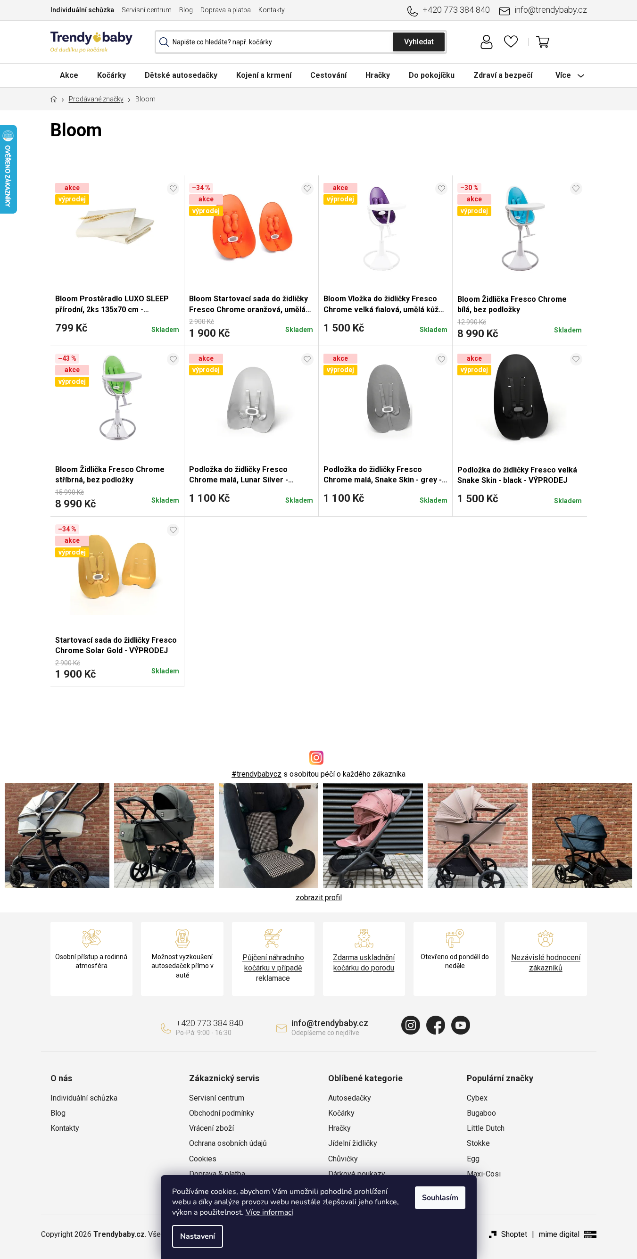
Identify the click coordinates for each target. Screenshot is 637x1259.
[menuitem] (69, 75)
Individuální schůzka (82, 10)
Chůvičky (343, 1158)
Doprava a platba (225, 10)
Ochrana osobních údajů (228, 1143)
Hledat (419, 42)
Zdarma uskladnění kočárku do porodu (364, 962)
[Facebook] (435, 1025)
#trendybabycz (256, 774)
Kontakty (271, 10)
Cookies (202, 1158)
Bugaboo (481, 1113)
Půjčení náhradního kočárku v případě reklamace (273, 968)
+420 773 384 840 (456, 10)
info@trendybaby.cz (550, 10)
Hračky (339, 1128)
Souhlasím (440, 1198)
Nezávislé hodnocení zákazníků (545, 962)
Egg (473, 1158)
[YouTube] (460, 1025)
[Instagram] (410, 1025)
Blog (186, 10)
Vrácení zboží (211, 1128)
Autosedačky (349, 1097)
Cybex (477, 1097)
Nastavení (197, 1236)
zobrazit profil (319, 897)
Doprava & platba (217, 1173)
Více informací (269, 1212)
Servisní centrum (147, 10)
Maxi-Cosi (484, 1173)
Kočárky (341, 1113)
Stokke (478, 1143)
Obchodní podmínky (221, 1113)
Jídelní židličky (352, 1143)
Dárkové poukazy (356, 1173)
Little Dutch (486, 1128)
